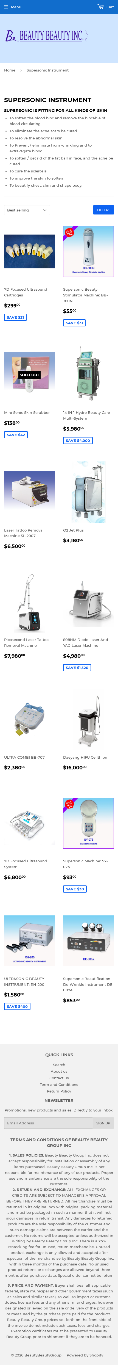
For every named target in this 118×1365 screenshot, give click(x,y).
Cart (109, 7)
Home (9, 70)
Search (59, 1065)
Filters (103, 210)
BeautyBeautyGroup (42, 1355)
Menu (16, 7)
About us (59, 1071)
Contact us (59, 1078)
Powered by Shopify (85, 1355)
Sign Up (103, 1123)
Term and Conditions (59, 1084)
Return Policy (59, 1091)
